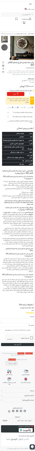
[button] (3, 69)
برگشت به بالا (12, 363)
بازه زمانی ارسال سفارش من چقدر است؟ (22, 112)
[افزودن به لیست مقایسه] (3, 66)
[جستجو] (32, 14)
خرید (15, 94)
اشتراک (4, 420)
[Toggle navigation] (30, 4)
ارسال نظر (17, 345)
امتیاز (32, 310)
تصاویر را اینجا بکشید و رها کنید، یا (17, 330)
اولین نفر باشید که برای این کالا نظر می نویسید (21, 91)
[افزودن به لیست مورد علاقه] (3, 62)
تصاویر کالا (31, 325)
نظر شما (32, 317)
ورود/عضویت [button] (25, 19)
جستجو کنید (8, 330)
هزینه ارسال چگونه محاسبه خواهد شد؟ (22, 117)
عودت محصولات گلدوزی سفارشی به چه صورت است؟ (20, 121)
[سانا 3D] (29, 9)
